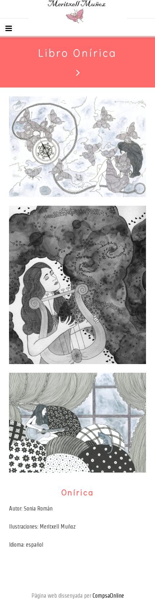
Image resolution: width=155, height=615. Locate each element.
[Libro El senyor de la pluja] (77, 72)
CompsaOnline (108, 596)
